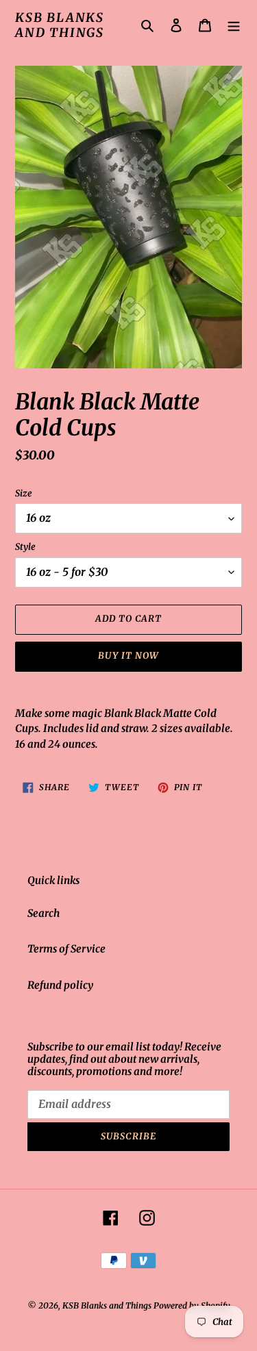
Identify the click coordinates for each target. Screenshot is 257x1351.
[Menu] (233, 25)
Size (23, 493)
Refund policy (60, 985)
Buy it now (128, 655)
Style (25, 547)
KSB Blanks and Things (59, 25)
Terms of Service (66, 948)
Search (43, 913)
